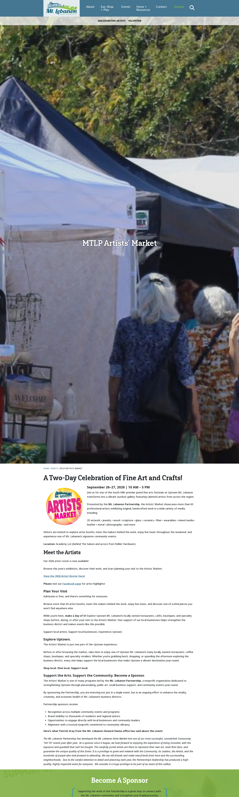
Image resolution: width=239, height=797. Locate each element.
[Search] (192, 7)
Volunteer (134, 20)
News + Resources (143, 8)
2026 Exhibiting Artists (111, 20)
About (90, 6)
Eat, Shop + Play (107, 8)
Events (125, 6)
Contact (161, 6)
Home (46, 468)
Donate (179, 6)
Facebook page (71, 583)
